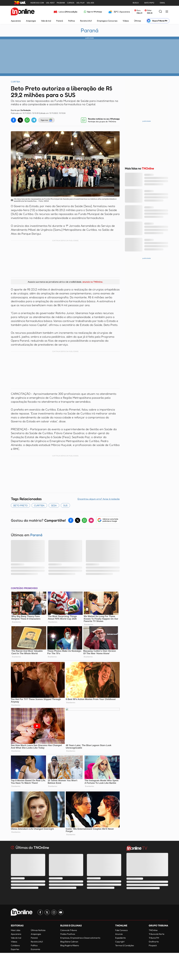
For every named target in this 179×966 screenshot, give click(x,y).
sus (65, 505)
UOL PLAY (80, 3)
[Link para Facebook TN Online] (40, 912)
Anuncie (119, 934)
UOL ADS (90, 3)
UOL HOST (50, 3)
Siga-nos (44, 120)
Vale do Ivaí (46, 20)
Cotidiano (15, 945)
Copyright (119, 941)
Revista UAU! (86, 20)
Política (71, 20)
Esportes (15, 949)
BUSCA (136, 3)
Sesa (54, 505)
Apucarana (16, 20)
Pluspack (153, 945)
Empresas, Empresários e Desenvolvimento (80, 937)
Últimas (137, 20)
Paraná (59, 20)
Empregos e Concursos (107, 20)
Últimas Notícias (38, 930)
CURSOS (70, 3)
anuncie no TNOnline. (92, 281)
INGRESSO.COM (37, 3)
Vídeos (126, 20)
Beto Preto (20, 505)
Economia (35, 949)
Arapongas (31, 20)
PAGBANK (61, 3)
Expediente (120, 937)
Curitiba (39, 505)
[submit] (160, 11)
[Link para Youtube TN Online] (60, 912)
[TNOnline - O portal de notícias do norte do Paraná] (22, 11)
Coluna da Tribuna (68, 930)
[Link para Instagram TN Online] (53, 912)
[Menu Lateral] (167, 11)
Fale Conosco (121, 930)
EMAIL (162, 3)
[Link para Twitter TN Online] (47, 912)
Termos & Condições (124, 945)
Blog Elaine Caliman (69, 941)
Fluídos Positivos (67, 934)
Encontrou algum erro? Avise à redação (99, 499)
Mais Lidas (15, 930)
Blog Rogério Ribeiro (69, 945)
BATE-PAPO (149, 3)
